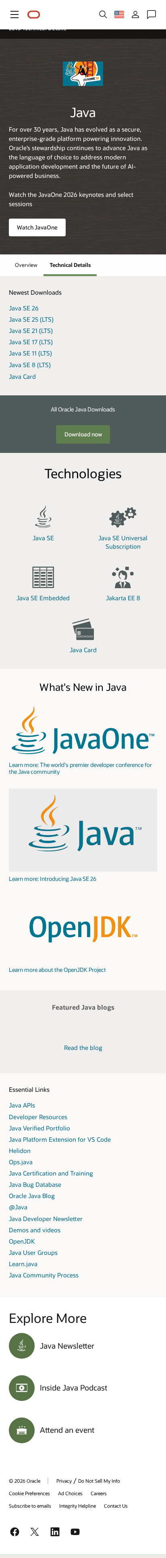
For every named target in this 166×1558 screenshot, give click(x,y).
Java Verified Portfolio (39, 1128)
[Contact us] (151, 14)
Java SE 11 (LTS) (30, 353)
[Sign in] (135, 14)
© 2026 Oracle (24, 1480)
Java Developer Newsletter (46, 1219)
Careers (99, 1493)
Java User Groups (33, 1252)
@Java (18, 1207)
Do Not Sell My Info (99, 1480)
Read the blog (83, 1047)
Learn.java (23, 1264)
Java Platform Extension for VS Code (60, 1139)
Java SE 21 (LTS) (31, 330)
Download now (83, 434)
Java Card (22, 376)
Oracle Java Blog (32, 1196)
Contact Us (116, 1505)
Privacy (64, 1480)
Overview (26, 265)
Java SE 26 (24, 308)
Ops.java (21, 1162)
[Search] (103, 14)
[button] (14, 14)
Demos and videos (34, 1230)
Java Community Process (44, 1275)
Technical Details (70, 265)
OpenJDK (22, 1241)
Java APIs (22, 1105)
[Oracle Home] (34, 15)
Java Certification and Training (51, 1173)
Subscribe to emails (30, 1505)
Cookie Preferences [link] (29, 1493)
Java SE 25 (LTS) (31, 319)
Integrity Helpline (77, 1505)
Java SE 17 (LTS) (31, 342)
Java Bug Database (35, 1184)
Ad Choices (70, 1493)
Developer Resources (38, 1117)
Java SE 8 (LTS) (30, 365)
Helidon (20, 1151)
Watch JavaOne (37, 227)
